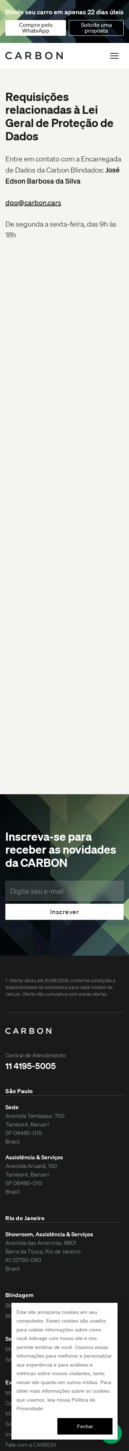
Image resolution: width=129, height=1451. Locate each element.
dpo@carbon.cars (33, 202)
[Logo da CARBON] (34, 55)
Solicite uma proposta (96, 27)
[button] (114, 56)
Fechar (85, 1426)
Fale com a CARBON (30, 1444)
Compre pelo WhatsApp (36, 27)
